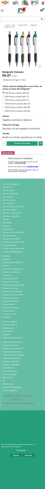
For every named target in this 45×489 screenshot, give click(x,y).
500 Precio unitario (17, 96)
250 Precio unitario (17, 93)
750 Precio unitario (17, 100)
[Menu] (2, 10)
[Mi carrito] (41, 10)
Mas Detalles (21, 450)
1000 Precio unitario (17, 103)
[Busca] (42, 18)
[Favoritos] (41, 143)
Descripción (8, 153)
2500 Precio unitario (17, 107)
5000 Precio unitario (17, 111)
